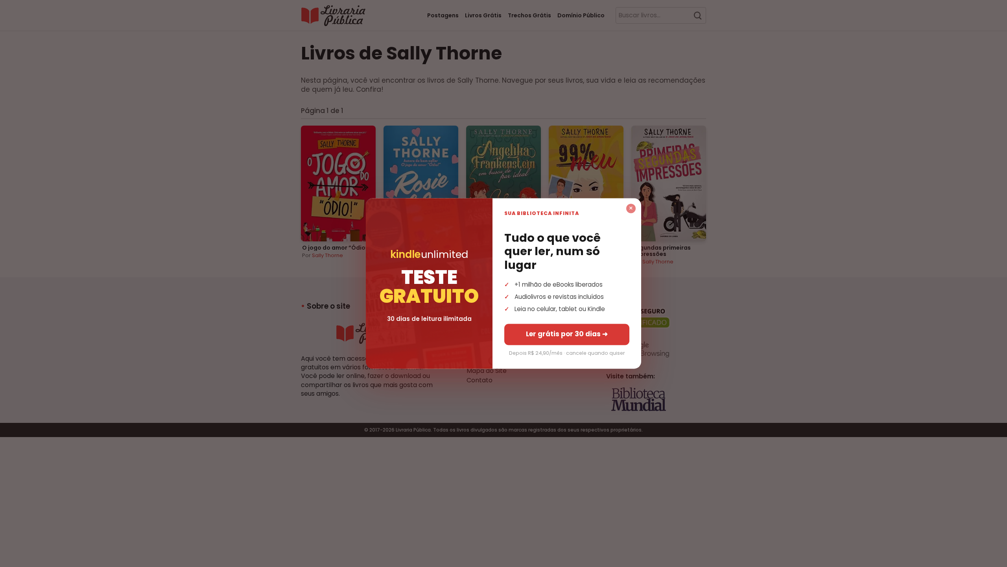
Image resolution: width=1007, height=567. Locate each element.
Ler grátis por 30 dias (567, 334)
